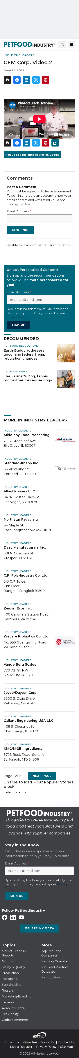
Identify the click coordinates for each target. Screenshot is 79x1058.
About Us (48, 1042)
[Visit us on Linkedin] (13, 917)
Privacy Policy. (17, 317)
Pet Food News (16, 371)
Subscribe (12, 1042)
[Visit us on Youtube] (21, 917)
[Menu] (71, 44)
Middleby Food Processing (27, 435)
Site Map (66, 1046)
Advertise (30, 1042)
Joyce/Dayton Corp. (20, 693)
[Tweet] (36, 80)
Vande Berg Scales (20, 665)
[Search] (62, 44)
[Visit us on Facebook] (4, 917)
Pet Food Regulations (21, 345)
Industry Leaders (19, 55)
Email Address (19, 211)
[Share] (17, 80)
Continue (20, 230)
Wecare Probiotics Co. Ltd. (26, 636)
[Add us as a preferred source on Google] (55, 143)
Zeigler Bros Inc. (18, 608)
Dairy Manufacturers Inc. (25, 547)
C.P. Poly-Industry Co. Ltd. (26, 575)
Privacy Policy (46, 1046)
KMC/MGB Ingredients (23, 749)
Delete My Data (39, 928)
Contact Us (66, 1042)
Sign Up (18, 325)
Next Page (42, 776)
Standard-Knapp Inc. (21, 463)
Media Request (21, 1046)
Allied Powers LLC (19, 491)
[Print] (7, 80)
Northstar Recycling (21, 519)
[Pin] (45, 80)
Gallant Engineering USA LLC (28, 721)
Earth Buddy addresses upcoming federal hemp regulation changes (24, 354)
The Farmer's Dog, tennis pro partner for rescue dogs (28, 378)
